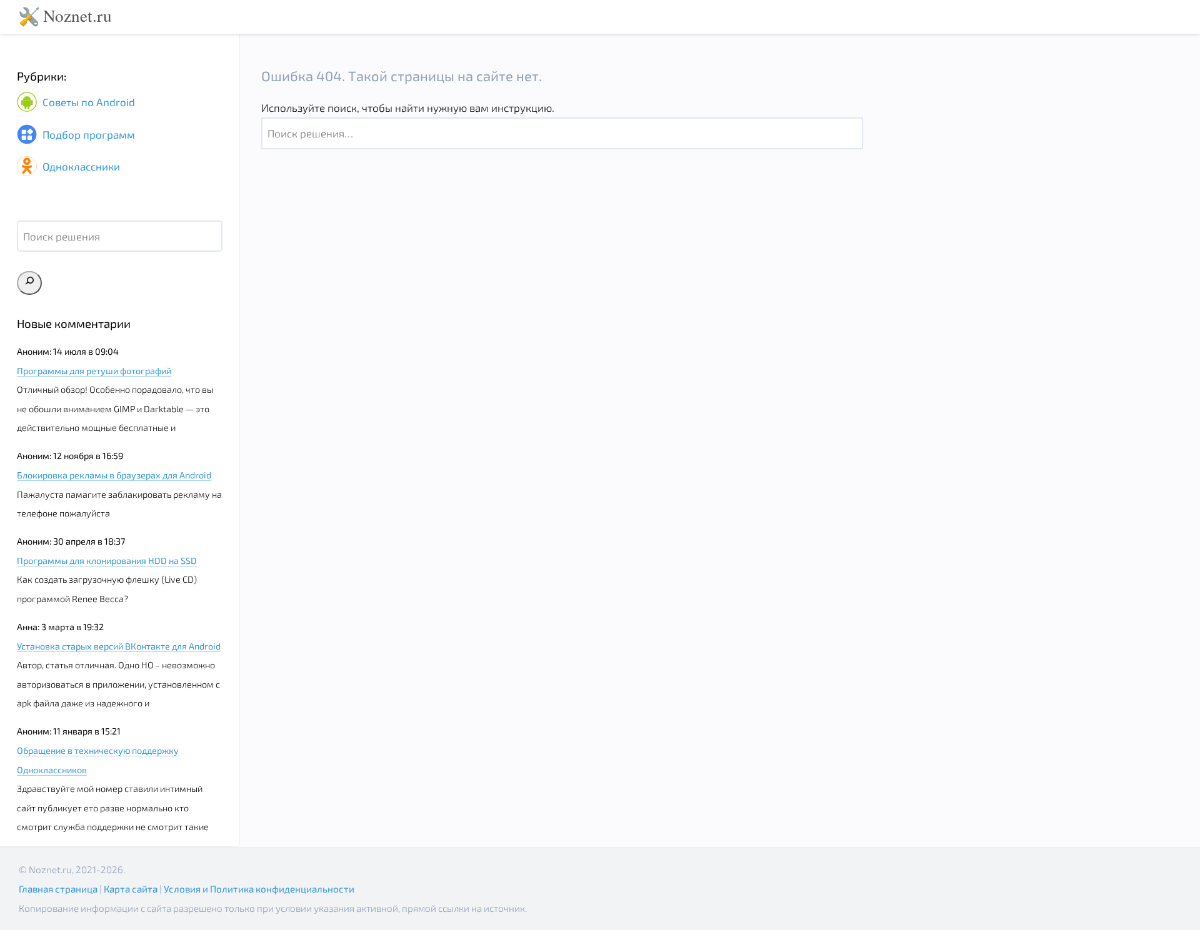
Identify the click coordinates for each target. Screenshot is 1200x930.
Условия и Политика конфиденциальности (259, 888)
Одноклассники (80, 166)
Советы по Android (87, 102)
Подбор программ (87, 134)
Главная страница (58, 888)
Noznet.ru (77, 15)
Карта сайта (131, 888)
